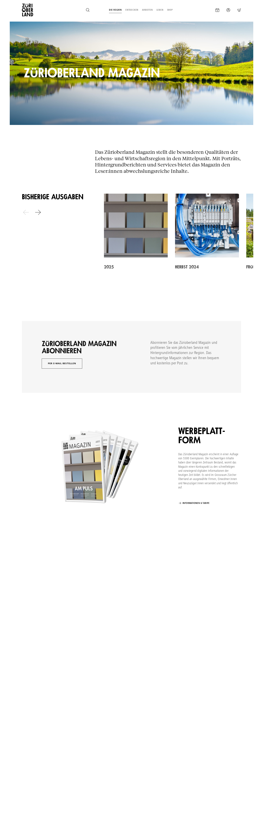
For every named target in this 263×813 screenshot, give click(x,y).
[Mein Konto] (228, 10)
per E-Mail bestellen (62, 363)
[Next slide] (38, 212)
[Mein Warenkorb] (239, 10)
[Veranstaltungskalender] (217, 10)
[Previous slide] (26, 212)
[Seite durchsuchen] (87, 10)
